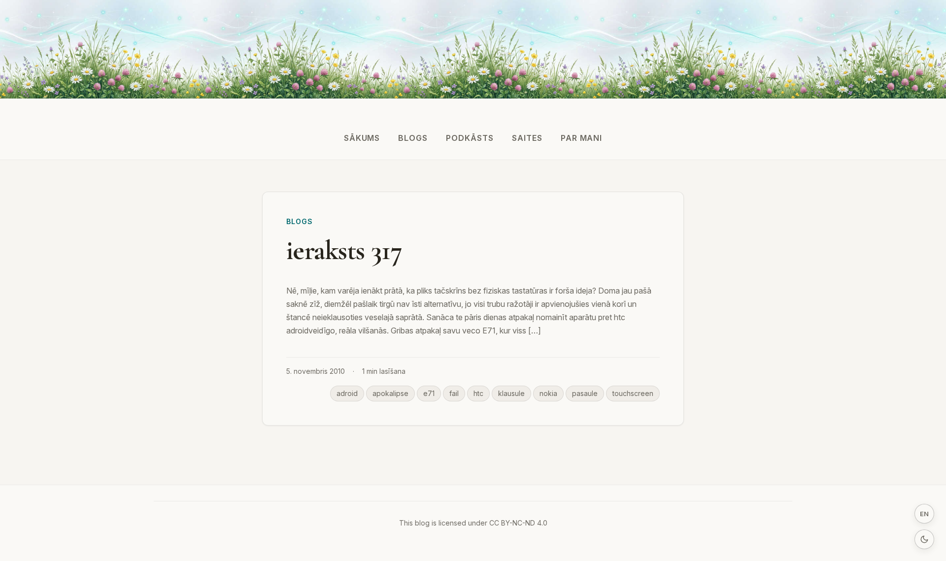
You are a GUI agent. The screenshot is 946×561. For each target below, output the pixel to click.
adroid (347, 393)
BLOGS (413, 138)
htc (478, 393)
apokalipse (390, 393)
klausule (511, 393)
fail (454, 393)
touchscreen (632, 393)
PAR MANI (582, 138)
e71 (429, 393)
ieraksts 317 (344, 250)
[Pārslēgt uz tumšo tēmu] (924, 539)
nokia (548, 393)
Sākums (362, 138)
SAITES (527, 138)
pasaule (585, 393)
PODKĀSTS (470, 138)
